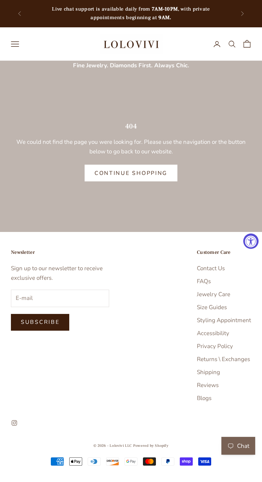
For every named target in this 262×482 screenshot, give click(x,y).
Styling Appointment (224, 320)
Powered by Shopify (151, 445)
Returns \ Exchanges (223, 359)
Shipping (208, 372)
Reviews (208, 385)
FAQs (204, 281)
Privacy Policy (215, 346)
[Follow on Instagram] (14, 422)
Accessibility (213, 333)
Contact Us (211, 268)
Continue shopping (131, 173)
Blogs (204, 398)
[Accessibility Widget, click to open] (251, 241)
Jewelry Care (213, 294)
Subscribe (40, 322)
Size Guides (212, 307)
